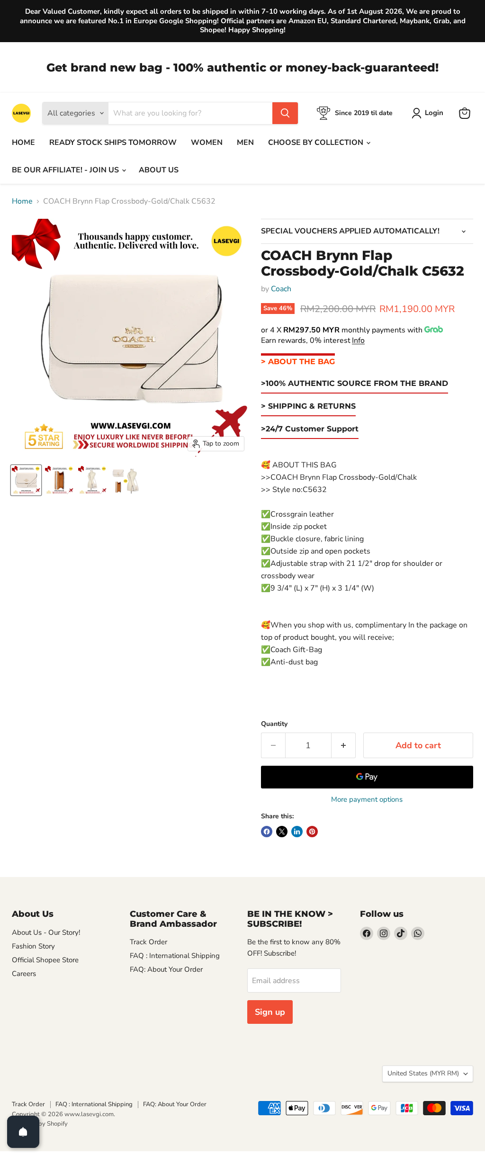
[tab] (298, 362)
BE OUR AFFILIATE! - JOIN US (66, 170)
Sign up (270, 1012)
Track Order (148, 942)
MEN (245, 142)
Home (22, 201)
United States (423, 1073)
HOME (23, 142)
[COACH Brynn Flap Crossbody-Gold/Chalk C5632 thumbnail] (26, 480)
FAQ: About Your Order (166, 969)
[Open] (23, 1132)
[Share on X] (281, 831)
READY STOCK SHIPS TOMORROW (113, 142)
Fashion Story (33, 946)
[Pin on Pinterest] (312, 831)
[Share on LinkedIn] (297, 831)
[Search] (285, 113)
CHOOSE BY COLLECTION (316, 142)
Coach (281, 289)
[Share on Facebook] (266, 831)
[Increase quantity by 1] (344, 746)
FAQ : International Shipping (175, 955)
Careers (24, 973)
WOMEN (207, 142)
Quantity (274, 724)
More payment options (367, 800)
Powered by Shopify (40, 1123)
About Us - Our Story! (46, 932)
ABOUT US (159, 170)
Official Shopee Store (45, 960)
